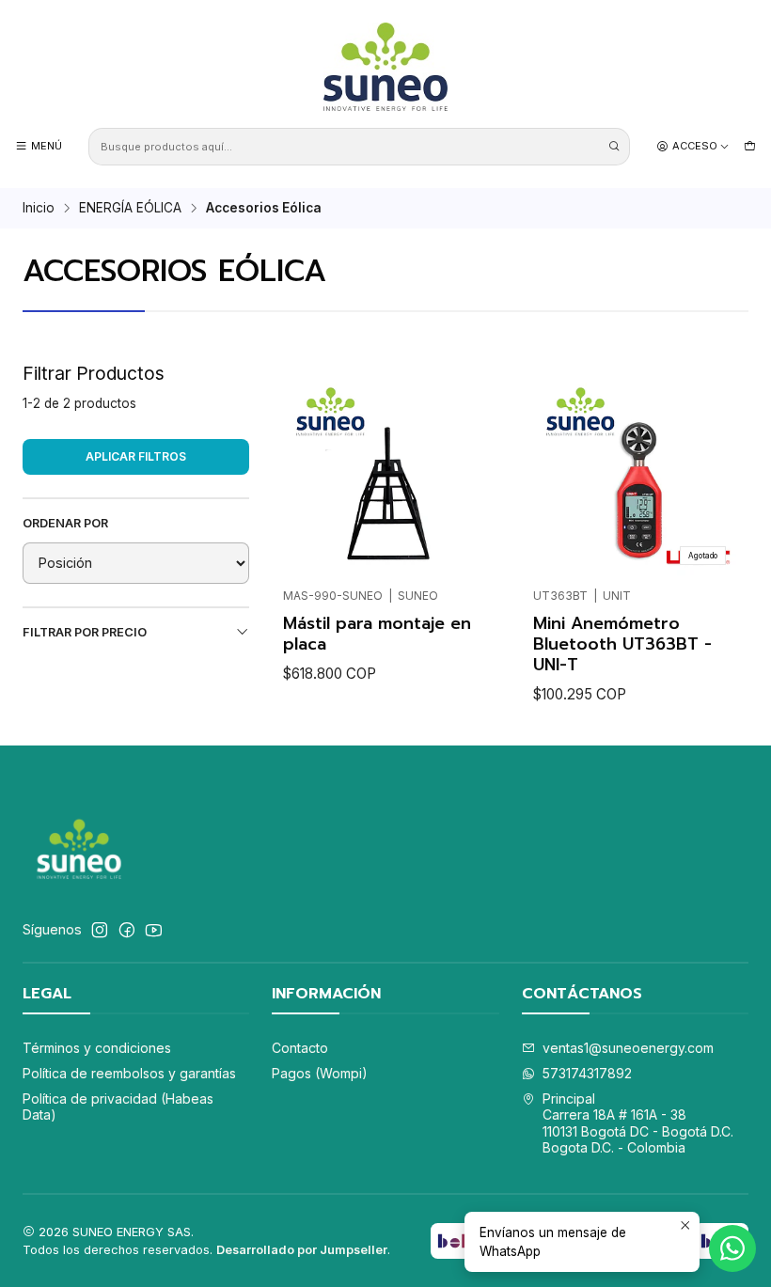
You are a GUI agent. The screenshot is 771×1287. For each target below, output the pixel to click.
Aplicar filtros (136, 456)
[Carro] (750, 146)
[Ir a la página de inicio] (385, 67)
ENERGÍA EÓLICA (130, 208)
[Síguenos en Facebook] (127, 929)
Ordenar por (65, 523)
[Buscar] (614, 146)
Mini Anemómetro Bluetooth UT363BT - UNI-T (622, 644)
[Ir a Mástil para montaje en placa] (385, 474)
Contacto (300, 1048)
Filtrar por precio (85, 632)
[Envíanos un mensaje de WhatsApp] (732, 1248)
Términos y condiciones (97, 1048)
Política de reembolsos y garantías (129, 1073)
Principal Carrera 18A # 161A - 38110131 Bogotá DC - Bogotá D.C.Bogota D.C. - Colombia (638, 1123)
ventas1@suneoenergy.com (628, 1048)
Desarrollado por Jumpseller (301, 1250)
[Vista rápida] (305, 468)
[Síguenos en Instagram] (99, 929)
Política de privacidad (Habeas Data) (118, 1107)
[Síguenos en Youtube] (154, 929)
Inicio (39, 208)
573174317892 (587, 1073)
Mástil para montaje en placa (377, 633)
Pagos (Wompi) (320, 1073)
